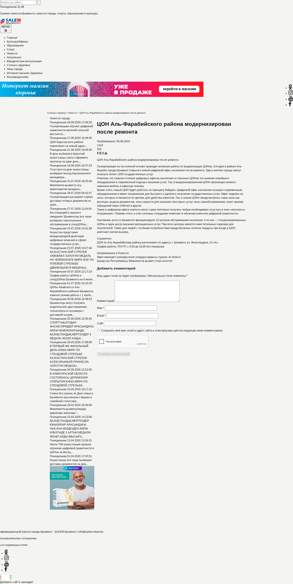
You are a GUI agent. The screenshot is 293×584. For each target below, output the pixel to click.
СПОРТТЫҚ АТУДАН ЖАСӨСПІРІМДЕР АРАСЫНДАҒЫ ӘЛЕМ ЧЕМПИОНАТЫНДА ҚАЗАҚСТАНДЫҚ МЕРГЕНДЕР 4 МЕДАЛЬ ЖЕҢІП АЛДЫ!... (72, 330)
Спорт (11, 49)
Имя (100, 308)
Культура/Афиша (17, 41)
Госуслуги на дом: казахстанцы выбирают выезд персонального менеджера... (70, 173)
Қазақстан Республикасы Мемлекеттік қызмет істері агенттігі (134, 260)
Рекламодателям (17, 77)
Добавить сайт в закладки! (16, 582)
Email (101, 315)
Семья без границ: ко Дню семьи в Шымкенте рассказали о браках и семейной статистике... (71, 397)
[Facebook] (289, 104)
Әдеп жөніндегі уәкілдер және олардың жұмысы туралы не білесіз (139, 257)
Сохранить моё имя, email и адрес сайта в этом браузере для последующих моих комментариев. (162, 330)
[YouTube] (290, 99)
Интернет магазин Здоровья (24, 73)
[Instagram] (290, 93)
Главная (12, 37)
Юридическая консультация (24, 61)
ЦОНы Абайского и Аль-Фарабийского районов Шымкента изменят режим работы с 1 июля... (71, 291)
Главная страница (56, 113)
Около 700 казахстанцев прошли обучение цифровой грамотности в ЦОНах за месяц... (72, 448)
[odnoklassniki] (290, 88)
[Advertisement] (101, 518)
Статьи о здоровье (18, 65)
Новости (12, 53)
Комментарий (105, 300)
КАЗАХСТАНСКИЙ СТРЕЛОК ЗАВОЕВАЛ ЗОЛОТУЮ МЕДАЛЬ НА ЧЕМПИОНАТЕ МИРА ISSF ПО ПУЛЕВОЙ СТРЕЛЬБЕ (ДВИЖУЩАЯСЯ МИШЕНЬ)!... (72, 260)
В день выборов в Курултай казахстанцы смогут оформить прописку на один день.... (69, 157)
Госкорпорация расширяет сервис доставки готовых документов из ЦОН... (71, 200)
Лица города (15, 69)
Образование (15, 45)
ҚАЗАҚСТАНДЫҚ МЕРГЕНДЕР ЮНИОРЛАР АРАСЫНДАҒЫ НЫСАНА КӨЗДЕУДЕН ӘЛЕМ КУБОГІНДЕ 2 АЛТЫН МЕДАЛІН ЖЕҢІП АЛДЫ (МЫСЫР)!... (70, 428)
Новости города (60, 118)
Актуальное (14, 57)
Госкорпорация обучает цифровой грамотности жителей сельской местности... (71, 130)
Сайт (100, 323)
